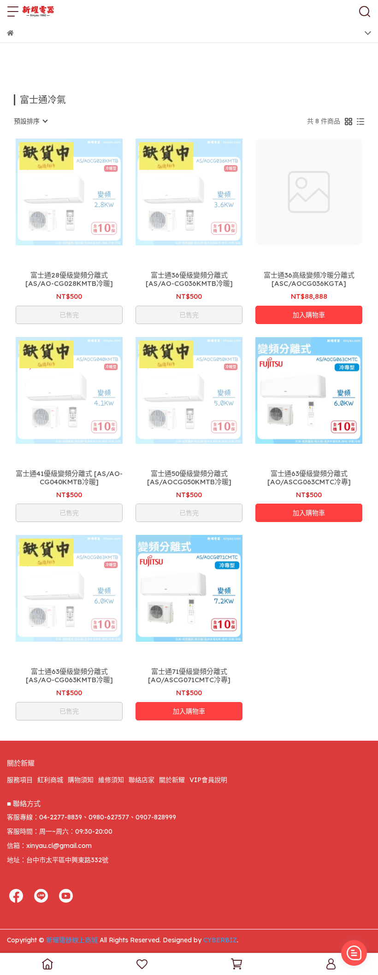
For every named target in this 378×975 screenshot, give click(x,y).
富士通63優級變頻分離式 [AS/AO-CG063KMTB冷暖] (69, 675)
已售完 (69, 315)
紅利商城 (50, 780)
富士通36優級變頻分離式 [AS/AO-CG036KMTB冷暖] (189, 279)
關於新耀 (172, 780)
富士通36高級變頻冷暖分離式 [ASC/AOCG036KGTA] (309, 279)
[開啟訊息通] (354, 953)
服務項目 (20, 780)
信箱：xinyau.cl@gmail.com (49, 846)
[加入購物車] (322, 192)
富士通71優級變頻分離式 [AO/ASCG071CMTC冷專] (189, 675)
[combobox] (30, 121)
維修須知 (111, 780)
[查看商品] (56, 192)
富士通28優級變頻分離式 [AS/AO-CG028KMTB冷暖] (69, 279)
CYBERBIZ (220, 940)
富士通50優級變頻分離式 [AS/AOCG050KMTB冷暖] (189, 478)
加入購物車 (309, 315)
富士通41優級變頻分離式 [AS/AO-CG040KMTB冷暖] (69, 478)
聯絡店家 (141, 780)
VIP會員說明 (208, 780)
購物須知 (81, 780)
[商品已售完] (82, 192)
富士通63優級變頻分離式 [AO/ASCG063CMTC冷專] (309, 478)
